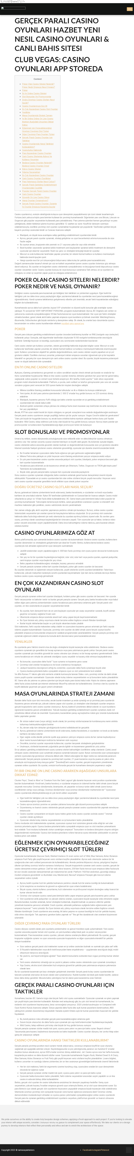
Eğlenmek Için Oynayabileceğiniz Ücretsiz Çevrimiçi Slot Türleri (37, 130)
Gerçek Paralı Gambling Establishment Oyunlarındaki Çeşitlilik (39, 186)
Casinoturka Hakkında (32, 150)
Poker (25, 90)
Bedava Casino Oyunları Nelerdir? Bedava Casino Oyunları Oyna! (37, 164)
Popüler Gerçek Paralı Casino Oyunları (39, 191)
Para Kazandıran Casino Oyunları (36, 153)
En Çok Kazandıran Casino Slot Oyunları (40, 109)
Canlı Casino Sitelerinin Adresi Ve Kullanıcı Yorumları (37, 158)
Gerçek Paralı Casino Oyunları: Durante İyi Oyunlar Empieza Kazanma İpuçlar (39, 205)
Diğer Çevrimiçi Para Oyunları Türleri (38, 134)
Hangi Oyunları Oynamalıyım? (35, 200)
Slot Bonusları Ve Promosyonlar (36, 96)
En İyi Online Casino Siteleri (34, 93)
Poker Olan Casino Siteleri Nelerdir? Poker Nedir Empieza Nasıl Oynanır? (38, 86)
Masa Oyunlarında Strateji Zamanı (37, 115)
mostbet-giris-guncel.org (72, 323)
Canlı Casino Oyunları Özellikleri (36, 178)
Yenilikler (26, 112)
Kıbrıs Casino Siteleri (31, 169)
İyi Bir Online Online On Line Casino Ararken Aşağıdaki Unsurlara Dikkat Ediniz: (38, 122)
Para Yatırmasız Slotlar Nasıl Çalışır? (38, 181)
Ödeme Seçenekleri (31, 172)
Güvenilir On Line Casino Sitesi (35, 197)
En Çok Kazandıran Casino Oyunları (38, 175)
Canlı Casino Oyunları (31, 194)
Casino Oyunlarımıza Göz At (34, 106)
